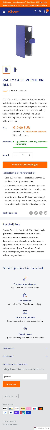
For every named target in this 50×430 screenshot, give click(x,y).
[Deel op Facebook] (31, 213)
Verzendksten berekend (36, 131)
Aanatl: (6, 155)
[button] (42, 428)
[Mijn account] (40, 11)
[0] (45, 11)
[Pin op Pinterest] (36, 213)
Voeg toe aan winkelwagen (25, 164)
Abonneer (11, 384)
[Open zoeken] (35, 11)
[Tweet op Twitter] (41, 213)
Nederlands (8, 396)
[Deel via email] (45, 213)
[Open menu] (4, 12)
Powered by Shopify (10, 424)
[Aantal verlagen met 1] (16, 155)
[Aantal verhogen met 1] (29, 155)
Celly (5, 90)
